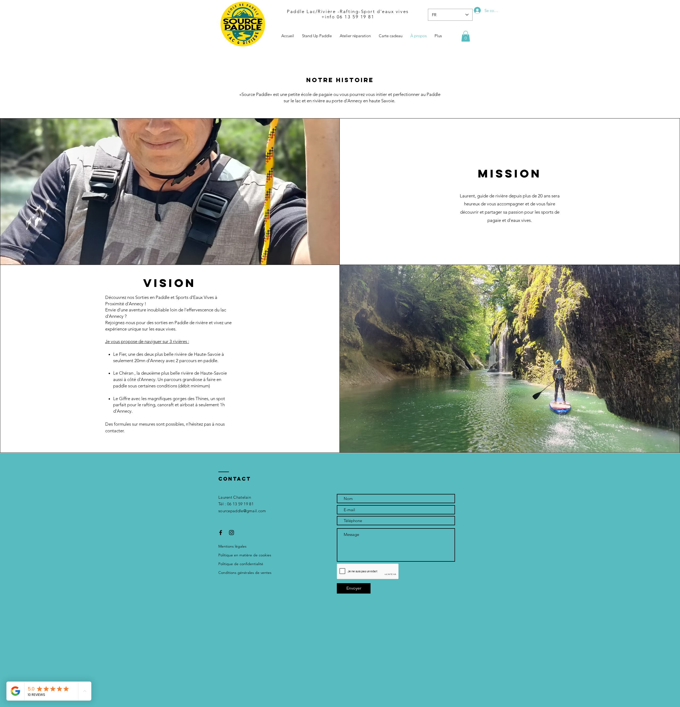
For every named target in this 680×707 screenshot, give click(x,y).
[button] (465, 36)
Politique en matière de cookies (244, 555)
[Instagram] (231, 532)
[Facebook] (220, 532)
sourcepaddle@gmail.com (242, 510)
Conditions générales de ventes (244, 572)
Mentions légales (232, 546)
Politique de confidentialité (240, 563)
